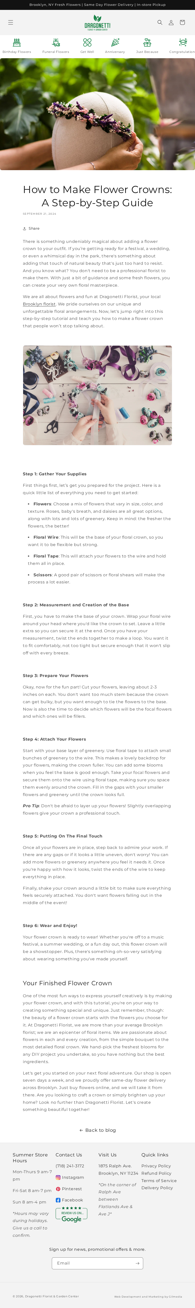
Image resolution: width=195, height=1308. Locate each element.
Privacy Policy (156, 1166)
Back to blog (100, 1130)
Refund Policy (156, 1173)
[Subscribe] (137, 1263)
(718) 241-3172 (70, 1166)
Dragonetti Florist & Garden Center (52, 1296)
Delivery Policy (157, 1187)
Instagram (73, 1177)
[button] (10, 22)
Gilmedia (175, 1296)
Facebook (72, 1200)
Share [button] (34, 228)
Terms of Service (159, 1180)
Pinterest (72, 1188)
